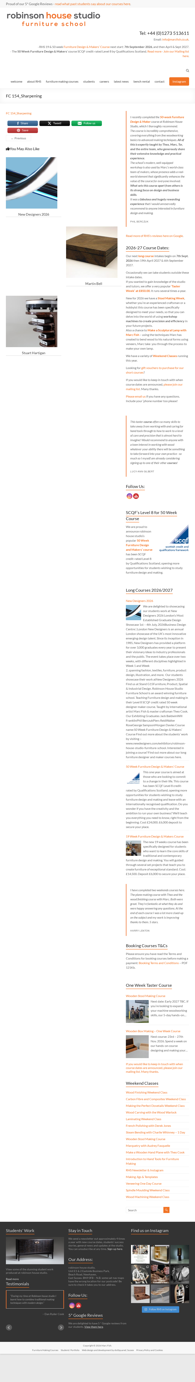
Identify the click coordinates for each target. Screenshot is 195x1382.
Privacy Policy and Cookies (149, 1350)
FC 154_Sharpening (18, 113)
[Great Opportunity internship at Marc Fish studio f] (160, 1294)
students (89, 81)
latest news (121, 81)
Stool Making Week (171, 298)
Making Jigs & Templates (142, 1177)
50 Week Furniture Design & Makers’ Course (155, 766)
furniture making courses (62, 81)
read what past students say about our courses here (92, 4)
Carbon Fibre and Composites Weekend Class (156, 1099)
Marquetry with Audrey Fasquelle (148, 1145)
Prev (9, 1328)
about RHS (34, 81)
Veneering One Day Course (143, 1183)
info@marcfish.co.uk (175, 39)
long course (146, 256)
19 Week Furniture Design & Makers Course (155, 836)
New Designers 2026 (33, 214)
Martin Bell (93, 283)
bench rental (141, 81)
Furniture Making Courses (45, 1350)
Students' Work (20, 1230)
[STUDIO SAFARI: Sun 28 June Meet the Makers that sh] (179, 1274)
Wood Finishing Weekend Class (146, 1092)
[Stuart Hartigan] (31, 297)
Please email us (136, 396)
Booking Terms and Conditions (159, 963)
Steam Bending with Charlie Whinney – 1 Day (155, 1132)
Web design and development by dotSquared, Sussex (108, 1350)
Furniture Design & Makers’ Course (87, 47)
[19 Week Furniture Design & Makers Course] (133, 848)
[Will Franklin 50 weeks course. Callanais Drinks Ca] (179, 1254)
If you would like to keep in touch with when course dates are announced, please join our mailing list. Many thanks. (154, 1067)
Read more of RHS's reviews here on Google (154, 236)
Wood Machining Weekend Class (147, 1197)
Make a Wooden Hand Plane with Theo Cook (155, 1152)
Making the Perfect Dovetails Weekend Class (155, 1105)
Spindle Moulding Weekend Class (148, 1190)
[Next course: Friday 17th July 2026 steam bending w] (140, 1274)
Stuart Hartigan (33, 353)
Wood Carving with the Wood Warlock (151, 1112)
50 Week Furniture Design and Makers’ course (139, 545)
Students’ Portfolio (70, 1350)
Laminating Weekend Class (143, 1119)
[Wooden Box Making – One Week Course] (137, 1046)
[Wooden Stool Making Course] (137, 1011)
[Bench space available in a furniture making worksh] (160, 1274)
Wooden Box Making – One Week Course (153, 1031)
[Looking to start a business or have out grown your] (140, 1254)
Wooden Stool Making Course (145, 996)
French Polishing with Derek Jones (148, 1125)
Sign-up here (114, 1248)
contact (160, 81)
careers (104, 81)
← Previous (18, 138)
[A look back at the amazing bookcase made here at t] (179, 1294)
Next (61, 1328)
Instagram (179, 81)
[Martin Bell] (91, 228)
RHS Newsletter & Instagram (144, 1170)
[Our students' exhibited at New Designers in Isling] (160, 1254)
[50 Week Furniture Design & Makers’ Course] (133, 778)
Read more (154, 51)
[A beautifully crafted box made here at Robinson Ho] (140, 1294)
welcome (16, 81)
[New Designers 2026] (31, 159)
